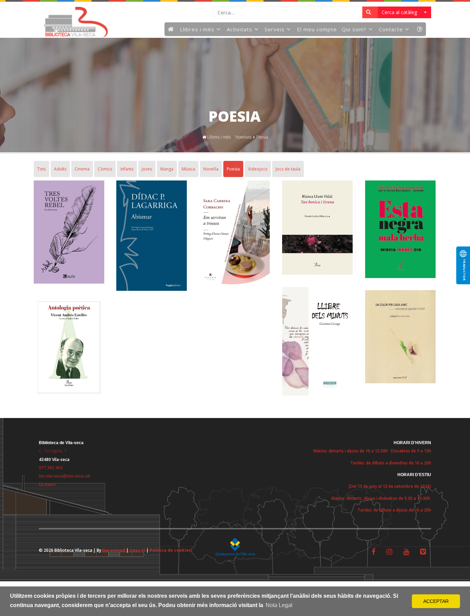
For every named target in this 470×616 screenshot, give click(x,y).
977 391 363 (51, 467)
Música (188, 169)
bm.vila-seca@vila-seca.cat (64, 476)
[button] (404, 12)
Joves (147, 169)
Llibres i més (197, 29)
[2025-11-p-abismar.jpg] (151, 237)
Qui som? (354, 29)
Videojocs (257, 169)
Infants (126, 169)
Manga (166, 169)
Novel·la (210, 169)
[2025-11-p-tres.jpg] (68, 233)
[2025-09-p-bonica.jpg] (317, 229)
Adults (60, 169)
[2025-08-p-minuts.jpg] (317, 342)
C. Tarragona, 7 (53, 451)
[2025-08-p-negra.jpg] (400, 230)
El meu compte (317, 29)
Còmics (105, 169)
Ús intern (47, 484)
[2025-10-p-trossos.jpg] (234, 234)
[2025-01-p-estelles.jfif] (68, 348)
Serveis (275, 29)
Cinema (82, 169)
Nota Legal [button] (279, 605)
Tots (41, 169)
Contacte (391, 29)
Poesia (262, 137)
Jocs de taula (288, 169)
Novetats (243, 137)
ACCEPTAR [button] (436, 601)
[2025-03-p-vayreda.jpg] (400, 337)
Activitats (239, 29)
